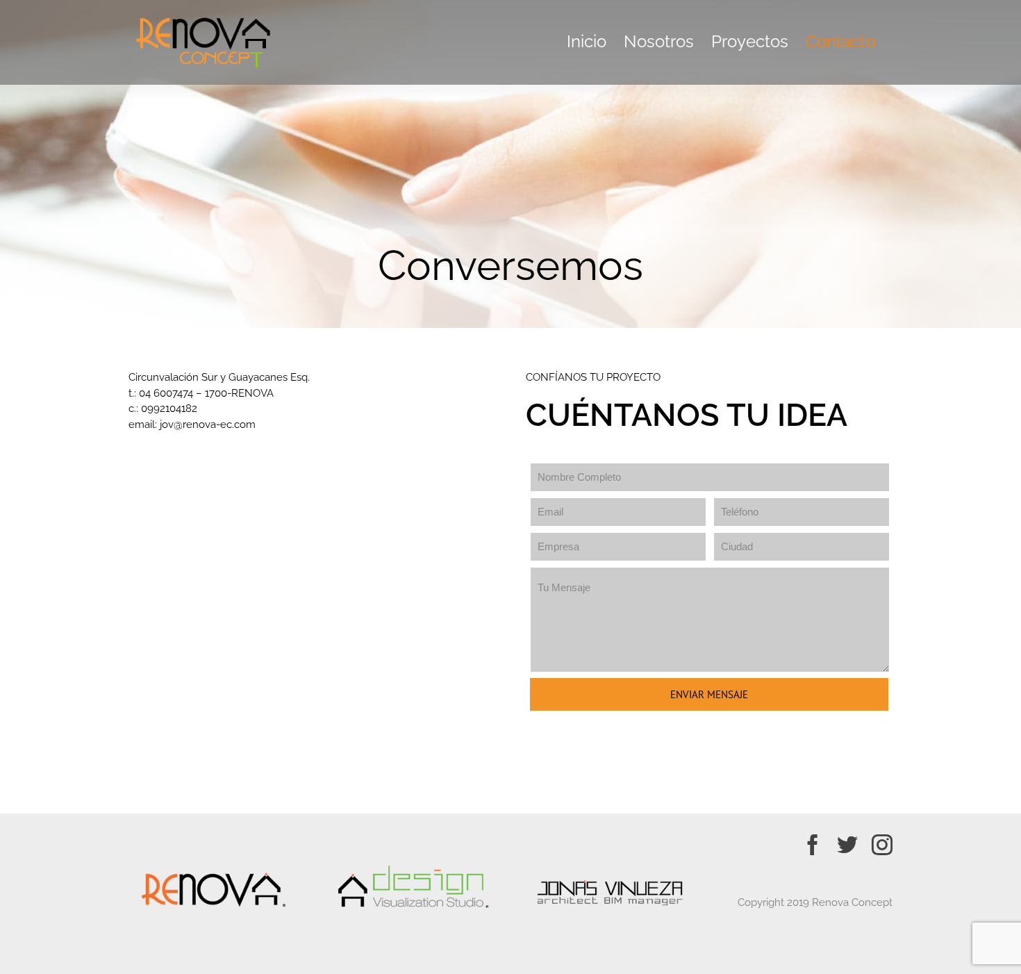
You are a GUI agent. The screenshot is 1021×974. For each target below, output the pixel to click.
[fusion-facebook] (812, 844)
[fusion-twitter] (847, 844)
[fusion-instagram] (882, 844)
